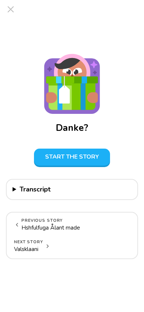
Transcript (35, 189)
